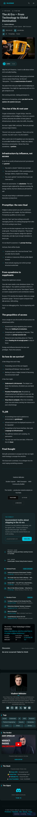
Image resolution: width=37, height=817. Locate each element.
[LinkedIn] (16, 708)
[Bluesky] (25, 708)
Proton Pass (13, 774)
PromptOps (12, 34)
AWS (24, 718)
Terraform (31, 718)
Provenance (8, 811)
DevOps (30, 725)
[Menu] (34, 3)
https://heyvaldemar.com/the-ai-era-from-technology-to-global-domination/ (18, 632)
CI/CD (6, 725)
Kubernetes (13, 718)
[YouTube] (8, 708)
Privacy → (29, 814)
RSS (20, 811)
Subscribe (18, 759)
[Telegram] (29, 708)
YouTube (13, 497)
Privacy (30, 811)
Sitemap (25, 811)
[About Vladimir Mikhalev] (18, 682)
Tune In (18, 798)
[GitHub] (12, 708)
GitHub (24, 497)
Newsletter (15, 811)
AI (19, 718)
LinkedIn (18, 503)
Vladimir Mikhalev (9, 24)
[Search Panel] (29, 3)
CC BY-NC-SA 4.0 (28, 638)
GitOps (18, 725)
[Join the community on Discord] (18, 790)
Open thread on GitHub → (28, 648)
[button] (18, 744)
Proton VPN (14, 772)
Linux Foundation (14, 779)
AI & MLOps (20, 30)
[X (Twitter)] (21, 708)
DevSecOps (31, 722)
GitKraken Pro (14, 776)
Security (21, 722)
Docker (4, 718)
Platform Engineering (9, 722)
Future (18, 34)
